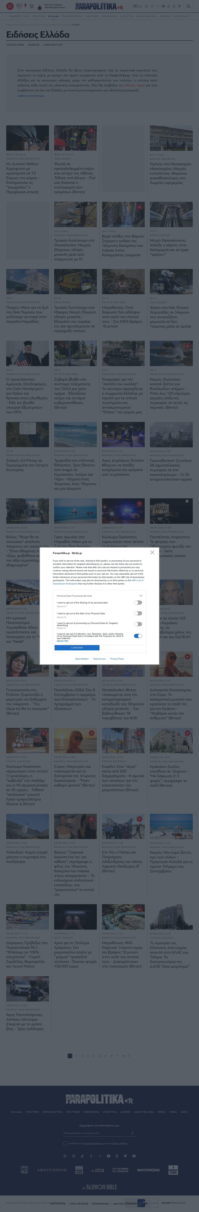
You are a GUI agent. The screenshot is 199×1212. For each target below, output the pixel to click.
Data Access (99, 659)
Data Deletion (82, 659)
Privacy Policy (117, 659)
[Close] (153, 553)
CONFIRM (77, 648)
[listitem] (99, 595)
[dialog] (99, 606)
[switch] (138, 602)
